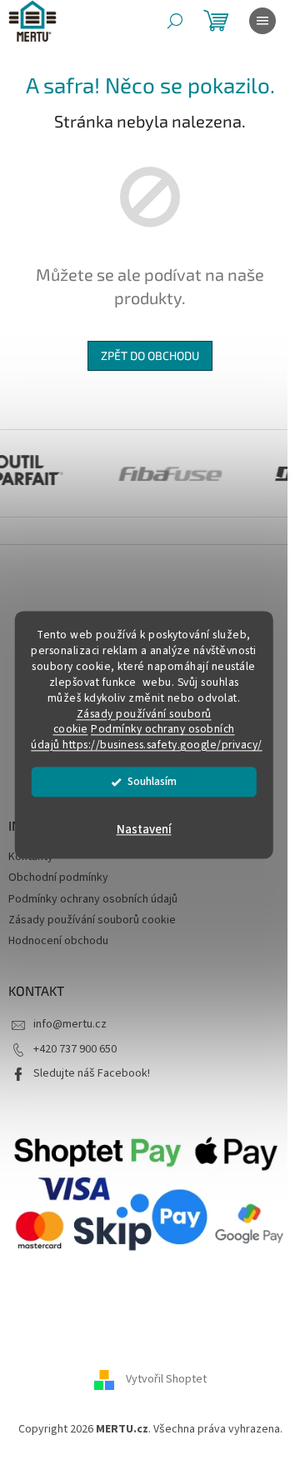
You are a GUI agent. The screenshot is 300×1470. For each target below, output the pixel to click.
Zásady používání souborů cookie (92, 920)
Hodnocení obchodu (58, 940)
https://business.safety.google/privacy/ (162, 745)
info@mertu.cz (70, 1024)
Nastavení (144, 830)
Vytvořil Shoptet (166, 1380)
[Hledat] (175, 21)
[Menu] (262, 21)
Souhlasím (152, 782)
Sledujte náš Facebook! (91, 1073)
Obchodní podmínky (58, 877)
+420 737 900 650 (75, 1049)
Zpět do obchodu (150, 355)
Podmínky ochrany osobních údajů (93, 899)
